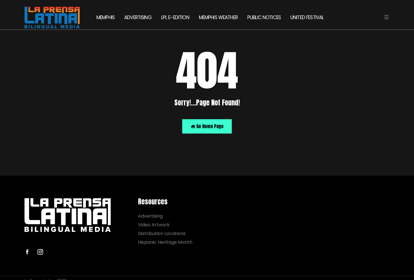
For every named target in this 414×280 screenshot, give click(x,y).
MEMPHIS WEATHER (218, 17)
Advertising (150, 216)
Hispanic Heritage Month (165, 242)
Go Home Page (209, 126)
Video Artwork (154, 224)
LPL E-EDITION (175, 17)
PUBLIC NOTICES (264, 17)
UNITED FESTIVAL (307, 17)
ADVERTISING (138, 17)
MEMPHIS (105, 17)
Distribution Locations (162, 233)
